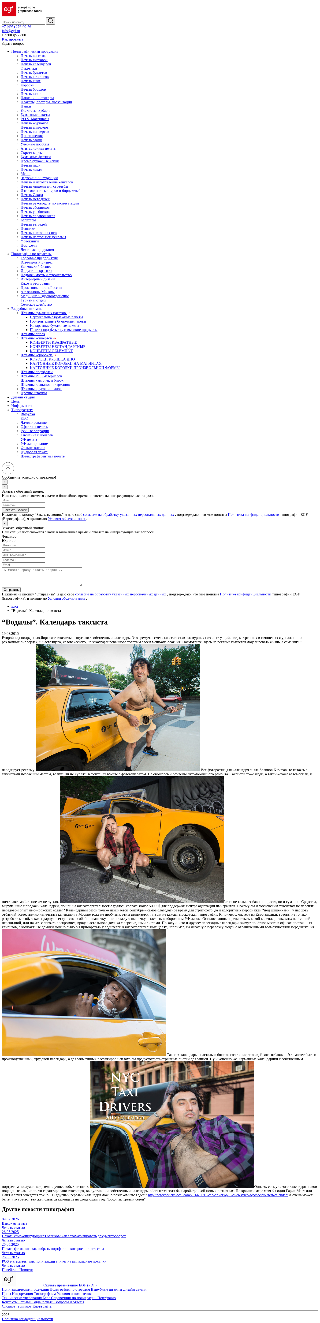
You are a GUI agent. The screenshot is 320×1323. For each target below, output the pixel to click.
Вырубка (28, 414)
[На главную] (22, 15)
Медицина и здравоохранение (45, 296)
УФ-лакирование (34, 444)
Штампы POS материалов (41, 376)
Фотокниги (30, 241)
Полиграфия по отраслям (31, 254)
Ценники (28, 228)
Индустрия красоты (36, 271)
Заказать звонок (15, 510)
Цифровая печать (34, 452)
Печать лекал (31, 169)
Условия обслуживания (67, 519)
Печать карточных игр (39, 233)
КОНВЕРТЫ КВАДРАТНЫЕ (53, 342)
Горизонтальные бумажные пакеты (58, 321)
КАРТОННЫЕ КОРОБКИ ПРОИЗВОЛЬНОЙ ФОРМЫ (75, 368)
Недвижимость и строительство (46, 275)
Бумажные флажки (36, 157)
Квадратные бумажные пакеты (54, 325)
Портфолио (106, 1298)
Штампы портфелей (37, 372)
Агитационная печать (38, 148)
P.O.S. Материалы (35, 119)
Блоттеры (28, 220)
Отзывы (25, 1302)
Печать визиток (33, 56)
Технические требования (22, 1298)
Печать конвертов (35, 132)
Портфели (29, 245)
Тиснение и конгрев (37, 435)
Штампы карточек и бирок (42, 380)
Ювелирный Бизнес (36, 262)
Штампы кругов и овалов (41, 389)
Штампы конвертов (37, 338)
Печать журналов (34, 123)
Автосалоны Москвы (38, 292)
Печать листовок (34, 60)
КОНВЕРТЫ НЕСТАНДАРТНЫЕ (58, 347)
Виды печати (43, 1302)
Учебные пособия (35, 144)
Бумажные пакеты (35, 115)
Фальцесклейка (33, 448)
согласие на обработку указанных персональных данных (129, 515)
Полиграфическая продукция (34, 51)
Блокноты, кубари (35, 110)
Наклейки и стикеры (37, 98)
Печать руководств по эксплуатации (50, 203)
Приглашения (32, 136)
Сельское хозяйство (36, 304)
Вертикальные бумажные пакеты (56, 317)
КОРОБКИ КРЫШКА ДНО (52, 359)
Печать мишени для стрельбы (44, 186)
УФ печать (29, 439)
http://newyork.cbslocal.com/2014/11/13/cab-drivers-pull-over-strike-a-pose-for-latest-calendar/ (218, 1195)
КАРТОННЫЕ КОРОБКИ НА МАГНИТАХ (66, 363)
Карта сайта (42, 1306)
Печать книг (31, 81)
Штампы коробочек (37, 355)
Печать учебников (35, 212)
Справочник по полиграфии (74, 1298)
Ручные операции (35, 431)
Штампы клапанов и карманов (45, 384)
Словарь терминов (17, 1306)
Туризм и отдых (33, 300)
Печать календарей (36, 64)
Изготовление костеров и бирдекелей (51, 191)
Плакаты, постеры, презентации (46, 102)
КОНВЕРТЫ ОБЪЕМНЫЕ (51, 351)
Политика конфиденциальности (254, 515)
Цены (15, 401)
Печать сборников (35, 207)
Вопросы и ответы (69, 1302)
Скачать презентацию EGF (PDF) (70, 1285)
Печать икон (31, 165)
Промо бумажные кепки (40, 161)
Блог (15, 606)
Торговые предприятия (39, 258)
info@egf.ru (11, 31)
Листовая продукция (37, 250)
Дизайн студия (23, 397)
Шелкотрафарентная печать (43, 456)
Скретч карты (32, 153)
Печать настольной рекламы (43, 237)
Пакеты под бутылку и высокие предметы (63, 330)
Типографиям (22, 410)
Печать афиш (31, 140)
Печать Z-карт (32, 195)
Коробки (27, 85)
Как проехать (12, 39)
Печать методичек (35, 199)
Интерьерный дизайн (38, 279)
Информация (21, 406)
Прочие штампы (34, 393)
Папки (26, 106)
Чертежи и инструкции (39, 178)
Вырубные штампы (26, 309)
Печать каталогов (35, 77)
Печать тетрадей (34, 224)
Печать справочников (38, 216)
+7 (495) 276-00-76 (16, 27)
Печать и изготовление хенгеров (47, 182)
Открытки (29, 68)
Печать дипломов (35, 127)
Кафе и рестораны (35, 283)
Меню (25, 174)
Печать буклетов (34, 72)
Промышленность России (41, 288)
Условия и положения (74, 1294)
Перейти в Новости (17, 1270)
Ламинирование (34, 422)
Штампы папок (33, 334)
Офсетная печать (34, 427)
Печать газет (31, 94)
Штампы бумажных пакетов (44, 313)
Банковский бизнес (36, 266)
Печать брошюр (33, 89)
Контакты (10, 1302)
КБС (24, 418)
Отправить (11, 589)
